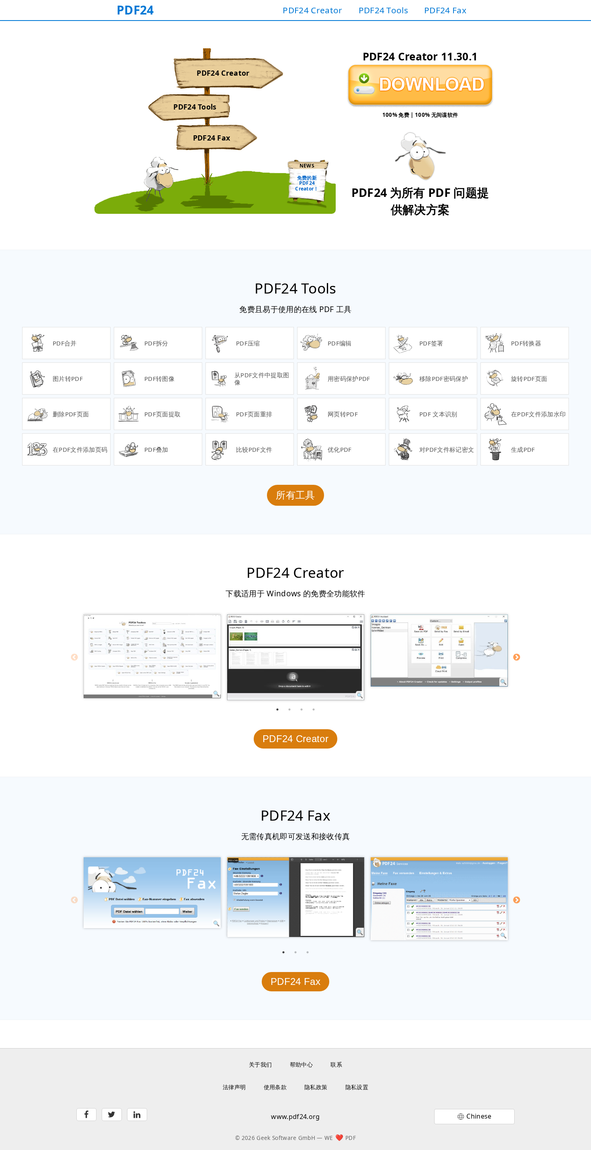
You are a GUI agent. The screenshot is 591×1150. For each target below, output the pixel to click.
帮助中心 (301, 1064)
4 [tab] (314, 709)
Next (517, 658)
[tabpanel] (152, 656)
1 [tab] (277, 709)
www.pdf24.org (295, 1116)
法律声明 (234, 1087)
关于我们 (260, 1064)
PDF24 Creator (312, 10)
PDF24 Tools (383, 10)
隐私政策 (315, 1087)
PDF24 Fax (445, 10)
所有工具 (295, 495)
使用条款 (275, 1087)
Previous (74, 658)
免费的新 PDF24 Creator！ (307, 183)
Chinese (478, 1116)
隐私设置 (356, 1087)
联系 (336, 1064)
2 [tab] (289, 709)
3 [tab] (302, 709)
